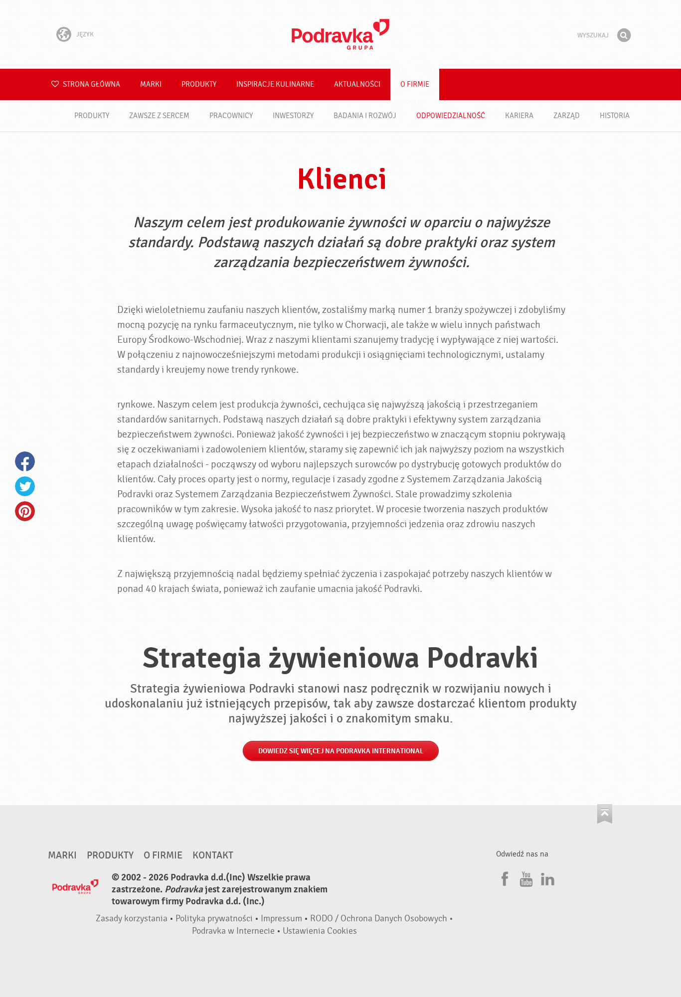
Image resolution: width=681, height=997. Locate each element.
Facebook (25, 461)
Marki (151, 84)
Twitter (25, 486)
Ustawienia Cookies (320, 931)
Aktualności (357, 84)
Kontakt (212, 855)
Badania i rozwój (365, 116)
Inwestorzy (293, 116)
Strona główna (90, 84)
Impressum (281, 918)
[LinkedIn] (546, 877)
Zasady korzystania (132, 918)
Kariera (519, 116)
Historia (615, 116)
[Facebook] (503, 877)
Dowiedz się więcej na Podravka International (340, 751)
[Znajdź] (624, 35)
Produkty (198, 84)
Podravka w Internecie (233, 931)
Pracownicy (231, 116)
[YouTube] (524, 877)
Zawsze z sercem (159, 116)
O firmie (414, 84)
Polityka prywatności (214, 918)
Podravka (340, 34)
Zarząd (566, 116)
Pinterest (25, 511)
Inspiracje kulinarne (275, 84)
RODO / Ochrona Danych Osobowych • (381, 918)
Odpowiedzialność (450, 116)
